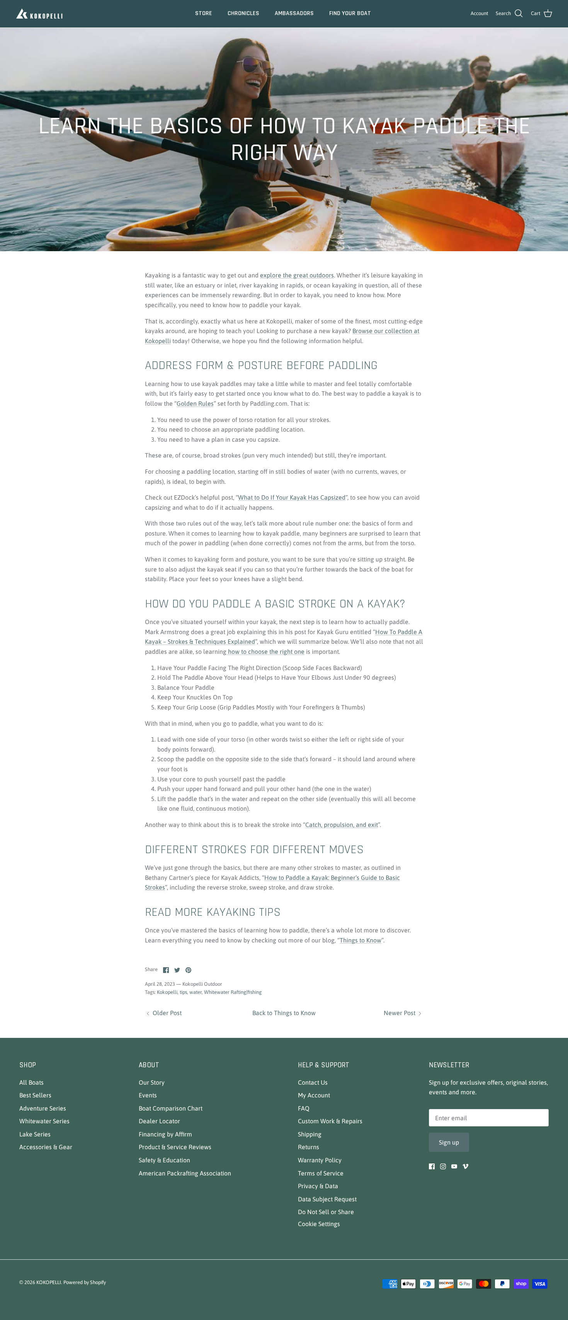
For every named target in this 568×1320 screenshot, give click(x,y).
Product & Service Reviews (175, 1146)
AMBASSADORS (294, 13)
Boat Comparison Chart (170, 1108)
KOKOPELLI (48, 1282)
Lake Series (35, 1134)
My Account (314, 1095)
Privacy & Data (318, 1185)
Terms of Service (321, 1173)
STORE (203, 13)
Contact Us (313, 1082)
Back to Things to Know (284, 1012)
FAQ (304, 1108)
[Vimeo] (465, 1166)
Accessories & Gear (45, 1146)
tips (183, 992)
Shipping (309, 1134)
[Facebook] (432, 1166)
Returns (308, 1146)
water (195, 992)
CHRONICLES (243, 13)
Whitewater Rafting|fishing (233, 992)
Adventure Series (42, 1108)
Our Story (152, 1082)
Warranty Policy (320, 1160)
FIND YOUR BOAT (350, 13)
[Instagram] (443, 1166)
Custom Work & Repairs (330, 1121)
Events (148, 1095)
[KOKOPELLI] (39, 14)
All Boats (31, 1082)
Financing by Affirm (165, 1134)
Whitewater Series (44, 1121)
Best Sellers (35, 1095)
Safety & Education (164, 1160)
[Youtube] (454, 1166)
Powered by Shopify (84, 1282)
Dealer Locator (159, 1121)
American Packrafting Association (185, 1173)
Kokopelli (167, 992)
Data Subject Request (327, 1199)
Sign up (449, 1142)
